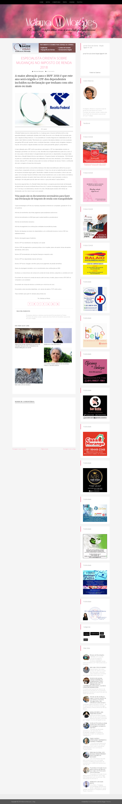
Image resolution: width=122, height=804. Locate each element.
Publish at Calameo (95, 72)
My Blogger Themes (105, 801)
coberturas (94, 634)
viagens (102, 636)
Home (41, 2)
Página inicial (44, 449)
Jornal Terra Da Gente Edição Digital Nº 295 (95, 53)
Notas (48, 2)
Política (79, 2)
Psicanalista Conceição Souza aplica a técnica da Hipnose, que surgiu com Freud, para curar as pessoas (98, 770)
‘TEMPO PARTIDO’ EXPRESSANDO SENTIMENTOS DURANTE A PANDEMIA (98, 740)
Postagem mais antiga (69, 449)
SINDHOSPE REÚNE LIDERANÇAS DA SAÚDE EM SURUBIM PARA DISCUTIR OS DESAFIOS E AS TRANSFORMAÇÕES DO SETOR (27, 346)
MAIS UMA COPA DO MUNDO (22, 385)
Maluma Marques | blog (28, 801)
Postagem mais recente (19, 449)
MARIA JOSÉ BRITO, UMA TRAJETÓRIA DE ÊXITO (96, 712)
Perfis (65, 2)
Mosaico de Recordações (97, 655)
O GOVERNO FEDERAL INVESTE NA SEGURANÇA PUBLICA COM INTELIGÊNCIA (56, 364)
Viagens (72, 2)
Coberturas (56, 2)
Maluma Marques (38, 71)
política (85, 639)
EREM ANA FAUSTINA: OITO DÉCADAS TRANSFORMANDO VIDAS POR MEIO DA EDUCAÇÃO (98, 755)
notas (86, 633)
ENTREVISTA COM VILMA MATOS (52, 344)
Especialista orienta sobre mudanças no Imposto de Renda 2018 (44, 63)
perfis (101, 633)
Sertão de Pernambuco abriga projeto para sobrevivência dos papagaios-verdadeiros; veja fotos (98, 725)
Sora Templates (92, 801)
